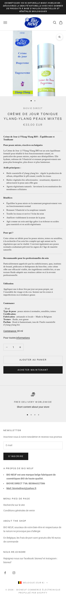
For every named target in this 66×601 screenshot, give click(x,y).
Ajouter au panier (33, 359)
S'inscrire (15, 456)
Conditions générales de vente (19, 510)
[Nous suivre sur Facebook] (5, 572)
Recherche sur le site (14, 505)
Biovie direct (33, 108)
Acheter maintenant (33, 370)
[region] (33, 400)
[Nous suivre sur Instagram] (14, 572)
